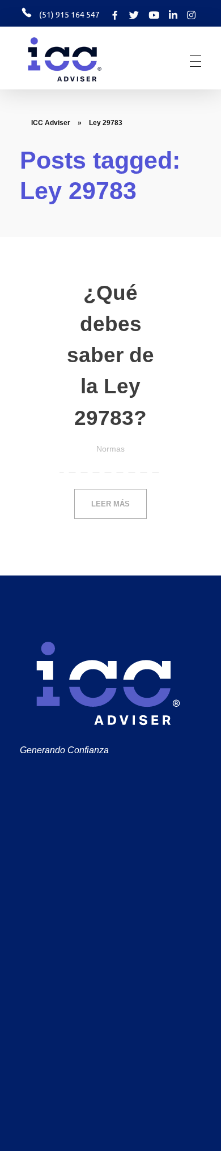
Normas (110, 448)
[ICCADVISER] (81, 59)
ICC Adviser (50, 123)
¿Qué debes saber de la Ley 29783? (110, 355)
